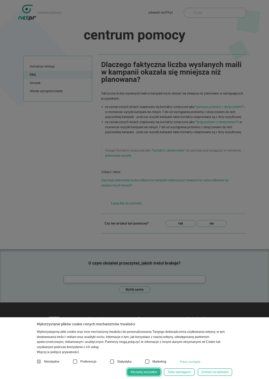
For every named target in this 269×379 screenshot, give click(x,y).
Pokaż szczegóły (190, 361)
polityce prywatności (64, 352)
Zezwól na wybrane (215, 372)
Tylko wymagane (179, 372)
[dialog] (134, 189)
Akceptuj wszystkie (144, 372)
